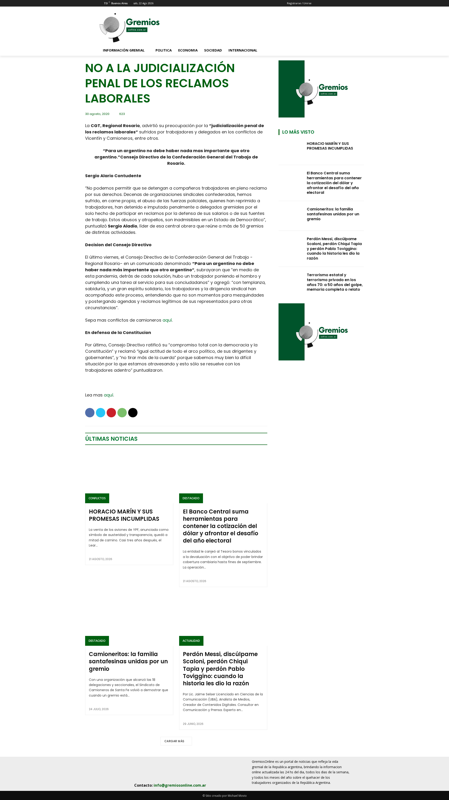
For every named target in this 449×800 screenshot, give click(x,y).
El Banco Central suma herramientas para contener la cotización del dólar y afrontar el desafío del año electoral (220, 526)
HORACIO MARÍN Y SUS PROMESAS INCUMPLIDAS (124, 515)
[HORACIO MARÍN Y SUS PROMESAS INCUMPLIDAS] (129, 476)
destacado (191, 498)
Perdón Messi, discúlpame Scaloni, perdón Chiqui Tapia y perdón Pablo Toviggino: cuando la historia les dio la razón (220, 668)
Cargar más (174, 741)
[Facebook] (89, 412)
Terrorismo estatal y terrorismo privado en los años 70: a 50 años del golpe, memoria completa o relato (335, 282)
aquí (167, 320)
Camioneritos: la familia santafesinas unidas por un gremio (128, 661)
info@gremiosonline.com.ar (180, 785)
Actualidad (191, 641)
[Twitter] (100, 412)
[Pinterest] (111, 412)
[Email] (133, 412)
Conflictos (97, 498)
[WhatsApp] (122, 412)
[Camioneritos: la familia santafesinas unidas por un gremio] (129, 619)
